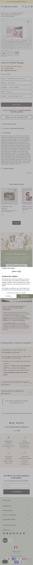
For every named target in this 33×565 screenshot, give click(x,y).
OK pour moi (25, 296)
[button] (5, 562)
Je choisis (8, 296)
